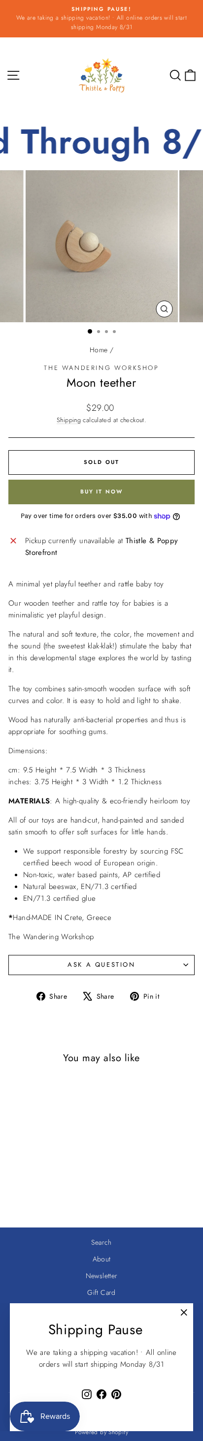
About (102, 1259)
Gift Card (101, 1292)
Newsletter (102, 1276)
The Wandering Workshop (101, 367)
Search (101, 1242)
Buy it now (101, 491)
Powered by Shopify (101, 1432)
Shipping (69, 420)
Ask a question (101, 964)
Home (99, 350)
